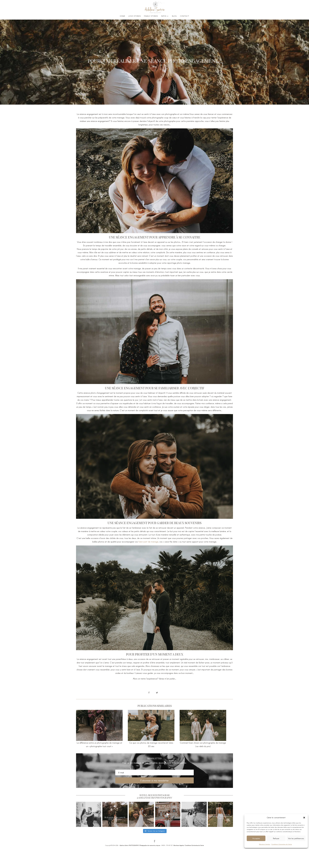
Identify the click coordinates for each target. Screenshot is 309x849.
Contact (184, 16)
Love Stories (134, 16)
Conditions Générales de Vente (281, 844)
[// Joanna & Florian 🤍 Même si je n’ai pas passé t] (141, 814)
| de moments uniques (140, 845)
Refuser (276, 838)
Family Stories (151, 16)
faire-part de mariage (148, 541)
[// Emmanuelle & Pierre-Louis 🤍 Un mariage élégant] (88, 814)
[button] (304, 817)
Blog (174, 16)
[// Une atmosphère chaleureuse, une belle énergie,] (194, 814)
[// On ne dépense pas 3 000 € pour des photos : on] (167, 814)
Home (122, 16)
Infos (163, 16)
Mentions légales (264, 844)
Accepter (256, 838)
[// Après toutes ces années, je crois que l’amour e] (220, 814)
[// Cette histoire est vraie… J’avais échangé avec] (114, 814)
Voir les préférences (296, 838)
